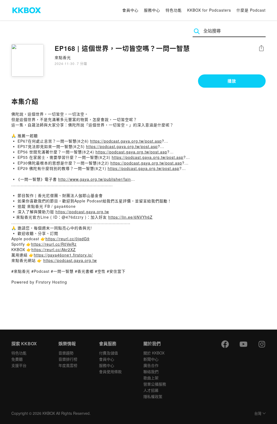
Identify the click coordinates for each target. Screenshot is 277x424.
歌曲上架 (151, 377)
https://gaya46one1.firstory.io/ (63, 255)
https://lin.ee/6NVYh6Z (130, 217)
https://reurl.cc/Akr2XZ (53, 249)
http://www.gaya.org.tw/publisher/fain (94, 179)
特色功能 (174, 10)
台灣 (257, 414)
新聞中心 (151, 359)
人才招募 (151, 390)
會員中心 (130, 10)
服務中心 (152, 10)
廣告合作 (151, 365)
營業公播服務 (154, 384)
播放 (231, 81)
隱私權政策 (152, 396)
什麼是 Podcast (251, 10)
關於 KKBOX (153, 353)
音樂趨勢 (66, 353)
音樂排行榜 (67, 359)
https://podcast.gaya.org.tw (82, 211)
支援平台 (19, 365)
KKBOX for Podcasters (209, 10)
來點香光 (63, 57)
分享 (261, 48)
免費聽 (17, 359)
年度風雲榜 (67, 365)
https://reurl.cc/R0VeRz (54, 244)
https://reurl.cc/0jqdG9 (67, 238)
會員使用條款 (110, 371)
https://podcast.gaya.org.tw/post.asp (126, 141)
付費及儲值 (108, 353)
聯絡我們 (151, 371)
